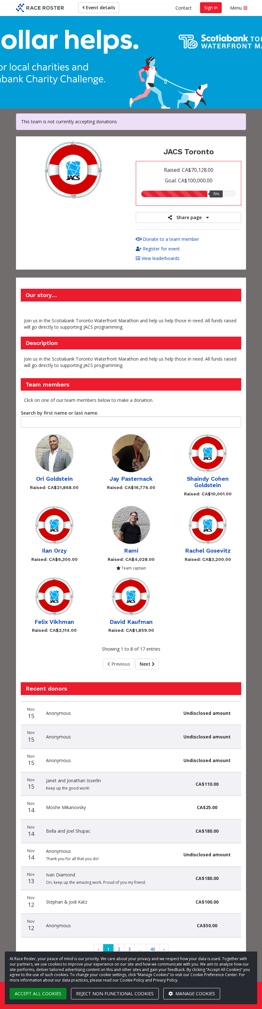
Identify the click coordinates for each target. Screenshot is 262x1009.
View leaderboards (160, 258)
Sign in (211, 7)
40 (152, 949)
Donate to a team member (170, 239)
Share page (189, 217)
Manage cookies (194, 993)
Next (146, 664)
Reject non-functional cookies (115, 993)
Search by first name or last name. (59, 413)
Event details (100, 7)
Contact (183, 8)
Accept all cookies (38, 993)
